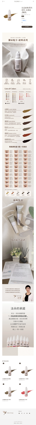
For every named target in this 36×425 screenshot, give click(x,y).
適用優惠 (23, 18)
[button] (3, 1)
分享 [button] (23, 29)
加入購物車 (27, 26)
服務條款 (15, 423)
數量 (22, 22)
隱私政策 (18, 423)
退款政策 (21, 423)
